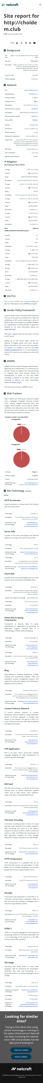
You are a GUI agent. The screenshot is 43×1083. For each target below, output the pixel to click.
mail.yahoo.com (33, 852)
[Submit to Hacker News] (34, 42)
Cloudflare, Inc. (33, 94)
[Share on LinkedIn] (30, 42)
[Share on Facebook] (26, 42)
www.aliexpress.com (31, 1003)
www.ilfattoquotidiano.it (30, 813)
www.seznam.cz (33, 887)
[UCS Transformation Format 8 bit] (37, 844)
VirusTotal (33, 105)
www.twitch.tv (23, 852)
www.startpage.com (32, 612)
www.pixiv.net (24, 552)
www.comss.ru (33, 552)
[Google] (37, 472)
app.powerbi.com (33, 992)
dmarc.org (16, 382)
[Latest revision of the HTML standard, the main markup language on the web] (37, 910)
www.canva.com (23, 566)
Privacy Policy (28, 1075)
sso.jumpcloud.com (32, 524)
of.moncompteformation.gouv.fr (28, 1006)
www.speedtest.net (32, 649)
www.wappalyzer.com (31, 483)
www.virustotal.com (32, 645)
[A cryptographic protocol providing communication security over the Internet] (37, 557)
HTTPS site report (30, 304)
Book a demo (21, 1057)
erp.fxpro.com (26, 990)
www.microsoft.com (32, 609)
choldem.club (34, 125)
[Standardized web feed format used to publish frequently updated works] (37, 802)
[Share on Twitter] (21, 42)
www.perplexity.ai (32, 522)
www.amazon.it (33, 884)
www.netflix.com (33, 957)
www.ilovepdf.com (32, 743)
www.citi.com (23, 484)
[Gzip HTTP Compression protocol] (37, 877)
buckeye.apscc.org (32, 665)
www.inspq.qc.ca (33, 484)
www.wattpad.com (32, 779)
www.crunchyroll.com (31, 610)
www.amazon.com (32, 661)
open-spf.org (9, 329)
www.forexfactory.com (31, 554)
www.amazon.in (33, 663)
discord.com (34, 990)
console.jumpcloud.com (31, 526)
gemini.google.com (32, 921)
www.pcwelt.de (33, 701)
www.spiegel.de (33, 811)
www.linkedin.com (32, 598)
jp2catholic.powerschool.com (29, 1004)
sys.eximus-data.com (31, 853)
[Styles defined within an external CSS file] (37, 982)
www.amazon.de (33, 886)
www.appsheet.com (32, 815)
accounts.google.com (32, 923)
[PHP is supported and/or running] (37, 545)
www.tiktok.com (33, 955)
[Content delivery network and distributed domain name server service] (37, 513)
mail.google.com (33, 920)
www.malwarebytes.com (30, 703)
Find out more (21, 1050)
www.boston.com (23, 701)
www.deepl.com (33, 740)
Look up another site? (14, 34)
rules (6, 322)
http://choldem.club (30, 90)
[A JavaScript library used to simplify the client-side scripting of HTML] (37, 652)
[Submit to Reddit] (17, 42)
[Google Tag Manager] (37, 638)
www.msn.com (23, 955)
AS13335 (34, 109)
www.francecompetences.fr (29, 775)
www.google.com (33, 568)
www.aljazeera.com (32, 777)
